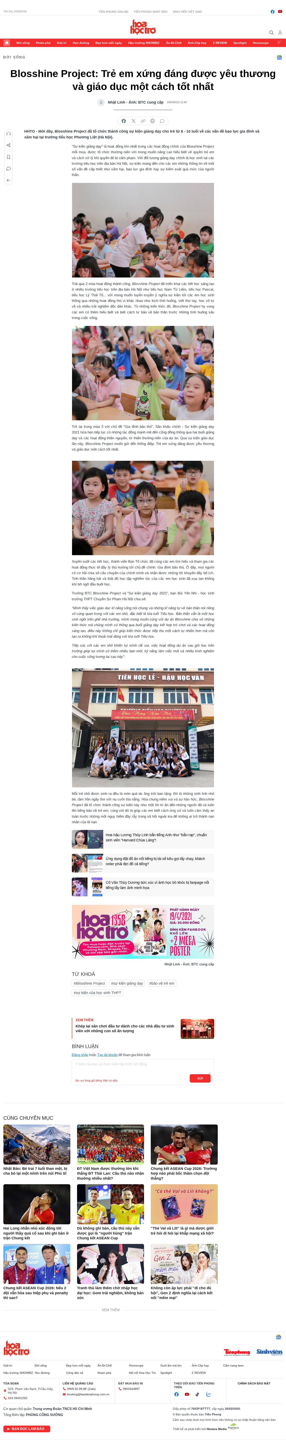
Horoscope (261, 42)
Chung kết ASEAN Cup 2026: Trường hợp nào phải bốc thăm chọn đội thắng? (184, 1173)
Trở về (8, 180)
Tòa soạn (11, 1383)
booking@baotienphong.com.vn (88, 1394)
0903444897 (131, 1389)
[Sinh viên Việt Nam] (270, 1353)
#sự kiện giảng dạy (127, 983)
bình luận (162, 121)
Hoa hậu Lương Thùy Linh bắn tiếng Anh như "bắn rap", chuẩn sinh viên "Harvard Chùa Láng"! (156, 837)
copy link (143, 121)
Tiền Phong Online (113, 11)
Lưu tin (8, 157)
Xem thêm (279, 42)
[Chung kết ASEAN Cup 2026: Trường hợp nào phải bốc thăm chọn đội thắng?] (184, 1145)
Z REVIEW (220, 42)
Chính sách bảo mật (254, 1383)
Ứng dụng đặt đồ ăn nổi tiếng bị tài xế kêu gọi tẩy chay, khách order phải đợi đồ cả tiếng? (155, 861)
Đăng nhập (80, 1055)
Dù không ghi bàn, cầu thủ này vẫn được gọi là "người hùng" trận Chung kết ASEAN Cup (108, 1233)
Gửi (200, 1078)
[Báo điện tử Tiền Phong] (237, 1353)
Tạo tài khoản (107, 1055)
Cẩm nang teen (233, 1365)
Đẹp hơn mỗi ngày (108, 42)
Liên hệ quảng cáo (78, 1383)
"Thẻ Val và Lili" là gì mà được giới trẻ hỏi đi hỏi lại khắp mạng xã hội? (182, 1230)
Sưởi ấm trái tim (171, 1365)
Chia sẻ (8, 145)
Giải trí (61, 42)
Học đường (81, 42)
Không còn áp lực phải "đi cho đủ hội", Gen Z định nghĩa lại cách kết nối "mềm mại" (182, 1293)
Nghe (8, 133)
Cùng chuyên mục (28, 1118)
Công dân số (74, 1372)
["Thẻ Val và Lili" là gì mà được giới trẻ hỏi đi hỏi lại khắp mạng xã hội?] (184, 1204)
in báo (152, 121)
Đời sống (23, 42)
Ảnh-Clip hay (197, 42)
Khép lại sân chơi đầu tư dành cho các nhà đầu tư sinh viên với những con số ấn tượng (125, 1028)
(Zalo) (92, 1389)
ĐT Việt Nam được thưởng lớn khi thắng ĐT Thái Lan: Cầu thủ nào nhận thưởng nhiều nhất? (110, 1173)
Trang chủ (6, 42)
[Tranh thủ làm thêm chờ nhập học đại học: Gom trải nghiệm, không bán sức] (110, 1264)
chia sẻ (124, 121)
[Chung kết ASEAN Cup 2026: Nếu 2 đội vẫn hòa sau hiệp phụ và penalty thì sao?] (36, 1264)
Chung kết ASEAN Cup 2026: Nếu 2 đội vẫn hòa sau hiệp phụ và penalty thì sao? (35, 1293)
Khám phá (43, 42)
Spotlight (240, 42)
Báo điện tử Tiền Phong (143, 27)
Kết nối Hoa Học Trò (142, 1372)
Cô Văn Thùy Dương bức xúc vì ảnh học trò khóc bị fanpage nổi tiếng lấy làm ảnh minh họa (157, 885)
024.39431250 (17, 1398)
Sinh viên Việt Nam (187, 11)
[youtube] (280, 11)
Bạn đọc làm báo (28, 1429)
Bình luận (8, 169)
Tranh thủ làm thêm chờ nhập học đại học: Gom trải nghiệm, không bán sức (110, 1293)
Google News (279, 57)
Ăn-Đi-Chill (174, 42)
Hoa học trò (16, 1348)
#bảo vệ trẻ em (161, 983)
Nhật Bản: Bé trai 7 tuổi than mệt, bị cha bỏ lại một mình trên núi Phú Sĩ (35, 1170)
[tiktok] (199, 1394)
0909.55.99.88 (76, 1389)
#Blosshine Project (89, 983)
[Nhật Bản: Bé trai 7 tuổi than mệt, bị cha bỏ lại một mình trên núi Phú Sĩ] (36, 1145)
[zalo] (210, 1394)
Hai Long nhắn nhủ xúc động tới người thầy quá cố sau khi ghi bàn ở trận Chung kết (36, 1233)
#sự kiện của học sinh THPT (97, 993)
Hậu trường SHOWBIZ (144, 42)
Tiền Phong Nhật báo (150, 11)
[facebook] (272, 11)
